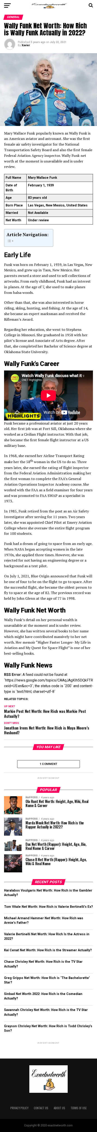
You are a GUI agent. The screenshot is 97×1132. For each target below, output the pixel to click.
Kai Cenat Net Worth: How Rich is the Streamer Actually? (48, 950)
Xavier (26, 45)
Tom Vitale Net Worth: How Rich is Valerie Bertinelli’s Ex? (48, 907)
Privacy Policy (19, 1108)
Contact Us (41, 1108)
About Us (59, 1108)
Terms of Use (79, 1108)
